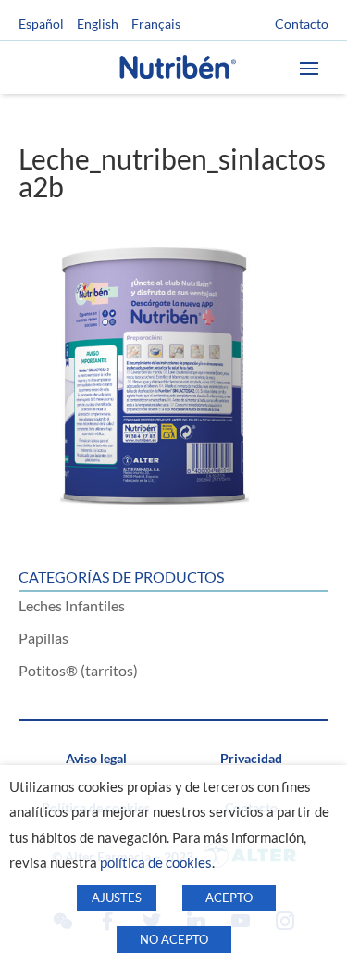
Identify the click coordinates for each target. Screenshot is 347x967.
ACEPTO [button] (229, 897)
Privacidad (251, 758)
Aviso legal (96, 758)
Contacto (301, 24)
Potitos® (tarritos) (78, 670)
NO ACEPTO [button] (174, 939)
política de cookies (156, 863)
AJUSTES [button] (117, 897)
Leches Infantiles (72, 605)
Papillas (43, 638)
